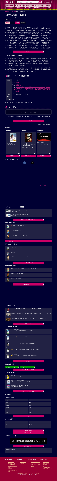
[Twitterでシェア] (32, 162)
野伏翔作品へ (12, 155)
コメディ (8, 427)
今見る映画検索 (47, 2)
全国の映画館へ (28, 416)
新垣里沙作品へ (28, 155)
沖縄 (30, 412)
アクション (8, 422)
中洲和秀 (31, 88)
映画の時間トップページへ (11, 452)
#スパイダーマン (9, 367)
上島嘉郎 (31, 89)
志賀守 (39, 87)
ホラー (30, 427)
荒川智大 (15, 88)
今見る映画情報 (46, 467)
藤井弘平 (41, 88)
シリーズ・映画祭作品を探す (28, 369)
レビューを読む (47, 7)
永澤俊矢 (27, 87)
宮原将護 (35, 87)
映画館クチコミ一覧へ (28, 430)
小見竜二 (43, 87)
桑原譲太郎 (18, 85)
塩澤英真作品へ (43, 155)
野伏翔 (17, 82)
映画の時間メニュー (10, 5)
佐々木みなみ (17, 89)
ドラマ (7, 19)
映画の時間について (28, 446)
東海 (30, 402)
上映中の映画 (20, 5)
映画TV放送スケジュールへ (28, 391)
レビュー (17, 22)
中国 (7, 410)
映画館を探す (10, 7)
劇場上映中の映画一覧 (28, 262)
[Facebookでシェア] (24, 162)
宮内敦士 (31, 87)
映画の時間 (7, 11)
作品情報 (14, 11)
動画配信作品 (38, 7)
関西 (7, 402)
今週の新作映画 (29, 5)
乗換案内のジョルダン (24, 473)
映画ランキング (47, 5)
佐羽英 (23, 88)
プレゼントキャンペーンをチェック (28, 219)
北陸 (30, 407)
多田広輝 (19, 88)
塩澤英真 (22, 87)
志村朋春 (48, 87)
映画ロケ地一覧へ (28, 432)
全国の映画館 (23, 462)
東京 (7, 400)
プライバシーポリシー (35, 473)
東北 (30, 405)
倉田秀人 (36, 89)
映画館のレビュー (24, 463)
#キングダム (31, 367)
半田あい (27, 89)
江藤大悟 (27, 88)
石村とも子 (45, 89)
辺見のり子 (36, 88)
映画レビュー (28, 361)
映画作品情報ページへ (10, 449)
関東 (30, 400)
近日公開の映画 (38, 5)
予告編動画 (28, 7)
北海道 (7, 405)
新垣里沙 (18, 87)
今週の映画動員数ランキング (11, 241)
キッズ (30, 424)
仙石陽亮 (46, 88)
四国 (30, 410)
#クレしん (16, 367)
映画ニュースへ (28, 323)
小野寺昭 (18, 91)
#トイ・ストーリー (24, 367)
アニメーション (32, 422)
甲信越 (7, 407)
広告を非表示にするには (45, 185)
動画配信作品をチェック (28, 284)
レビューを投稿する (28, 120)
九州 (7, 412)
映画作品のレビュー (12, 468)
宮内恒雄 (22, 89)
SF (6, 424)
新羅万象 (40, 89)
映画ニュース (20, 7)
